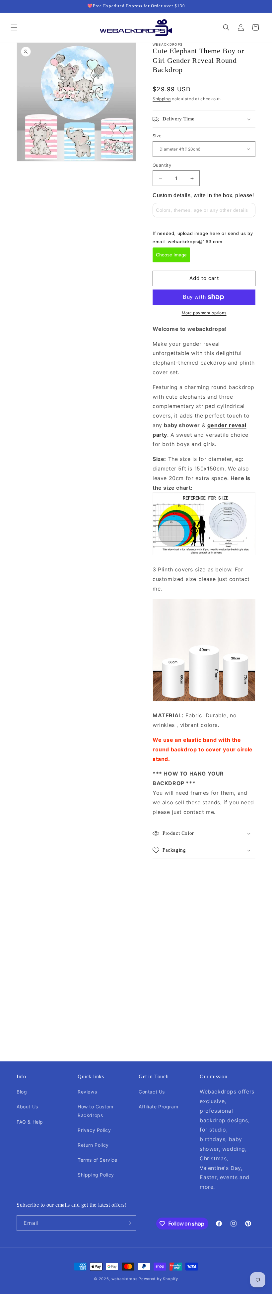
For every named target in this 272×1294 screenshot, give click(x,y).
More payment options (204, 312)
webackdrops (124, 1278)
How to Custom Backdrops (95, 1111)
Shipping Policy (96, 1175)
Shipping (162, 98)
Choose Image (171, 254)
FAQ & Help (30, 1122)
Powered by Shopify (158, 1278)
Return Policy (93, 1145)
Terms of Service (97, 1160)
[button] (14, 27)
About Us (27, 1106)
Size (157, 135)
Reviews (87, 1091)
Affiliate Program (158, 1106)
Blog (22, 1091)
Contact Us (152, 1091)
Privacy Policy (94, 1130)
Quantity (162, 165)
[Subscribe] (128, 1223)
